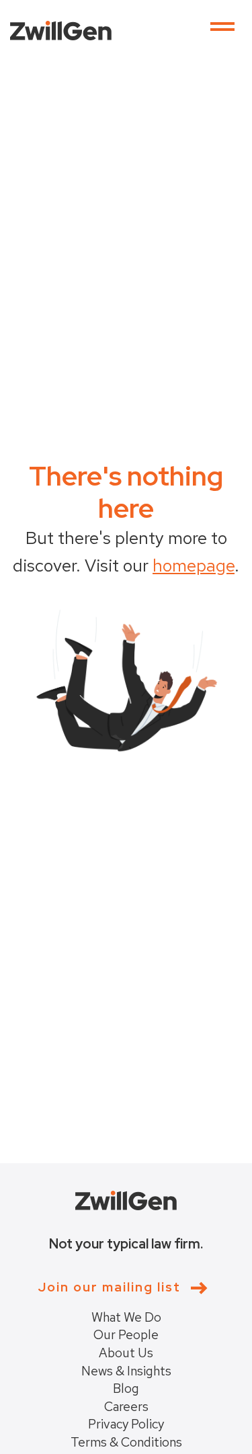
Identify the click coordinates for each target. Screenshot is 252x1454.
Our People (126, 1334)
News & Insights (126, 1371)
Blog (126, 1388)
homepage (194, 565)
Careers (126, 1406)
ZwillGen (61, 30)
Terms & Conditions (126, 1442)
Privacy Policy (126, 1424)
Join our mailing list (109, 1288)
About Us (126, 1353)
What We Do (126, 1317)
